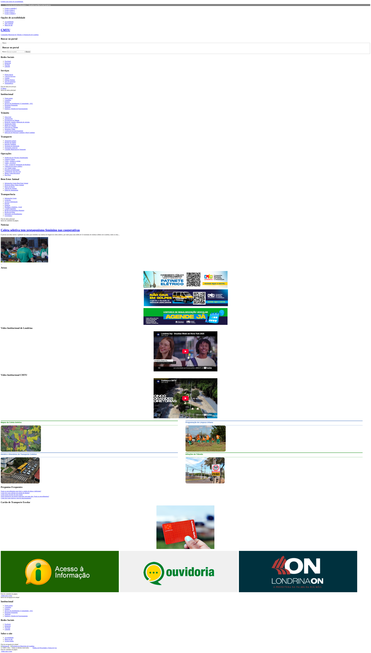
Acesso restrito (9, 641)
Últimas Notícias (10, 80)
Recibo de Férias (10, 212)
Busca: (4, 52)
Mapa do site (8, 25)
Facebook (8, 624)
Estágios (7, 102)
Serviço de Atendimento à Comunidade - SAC (19, 103)
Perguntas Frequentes (11, 105)
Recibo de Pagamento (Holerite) (14, 210)
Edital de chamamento (11, 190)
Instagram (8, 626)
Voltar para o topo (6, 595)
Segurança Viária (10, 129)
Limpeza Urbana (10, 159)
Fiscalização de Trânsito (12, 120)
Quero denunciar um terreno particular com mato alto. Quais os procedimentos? (25, 496)
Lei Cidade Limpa (10, 168)
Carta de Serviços (10, 76)
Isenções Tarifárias (10, 144)
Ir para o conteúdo (11, 8)
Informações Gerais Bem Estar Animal (16, 183)
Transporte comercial (11, 148)
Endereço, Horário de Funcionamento (16, 109)
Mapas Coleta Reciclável (12, 173)
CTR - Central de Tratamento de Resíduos (17, 164)
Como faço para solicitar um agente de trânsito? (15, 493)
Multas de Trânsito (10, 125)
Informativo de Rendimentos (13, 214)
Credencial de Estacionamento (14, 131)
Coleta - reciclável (10, 163)
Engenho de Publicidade (12, 170)
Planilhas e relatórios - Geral (13, 207)
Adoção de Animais (11, 188)
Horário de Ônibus (10, 142)
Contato (7, 78)
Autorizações (9, 118)
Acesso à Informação (11, 202)
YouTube (7, 627)
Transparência (9, 83)
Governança (8, 215)
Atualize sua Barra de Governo (40, 5)
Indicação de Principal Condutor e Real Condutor (20, 132)
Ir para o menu (10, 10)
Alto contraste (9, 23)
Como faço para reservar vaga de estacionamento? (16, 498)
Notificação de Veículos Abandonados (16, 157)
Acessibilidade (9, 22)
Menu (4, 88)
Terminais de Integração (12, 146)
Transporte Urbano (10, 141)
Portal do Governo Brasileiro (16, 5)
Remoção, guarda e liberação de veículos (17, 122)
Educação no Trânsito (11, 127)
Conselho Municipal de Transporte (15, 149)
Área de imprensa (10, 81)
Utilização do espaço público (13, 166)
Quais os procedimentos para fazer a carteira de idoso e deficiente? (21, 491)
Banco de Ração (10, 187)
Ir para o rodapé (10, 13)
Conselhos (8, 100)
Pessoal (7, 203)
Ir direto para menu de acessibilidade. (12, 1)
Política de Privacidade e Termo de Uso (45, 648)
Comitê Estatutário (10, 209)
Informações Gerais (11, 198)
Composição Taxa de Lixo (13, 171)
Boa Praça (8, 175)
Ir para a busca (10, 12)
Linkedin (7, 629)
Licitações (8, 200)
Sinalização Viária (10, 124)
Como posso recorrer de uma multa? (12, 494)
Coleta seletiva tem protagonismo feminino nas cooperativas (40, 230)
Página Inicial (9, 74)
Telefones (8, 107)
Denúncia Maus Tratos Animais (14, 185)
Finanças (7, 205)
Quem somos (9, 98)
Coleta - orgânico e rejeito (12, 161)
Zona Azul (8, 117)
